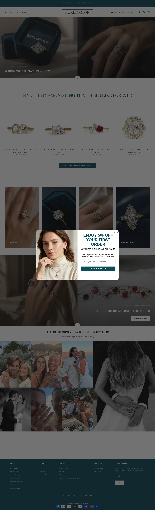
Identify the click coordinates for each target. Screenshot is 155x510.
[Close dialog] (116, 232)
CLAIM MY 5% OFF (98, 269)
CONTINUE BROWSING (98, 275)
